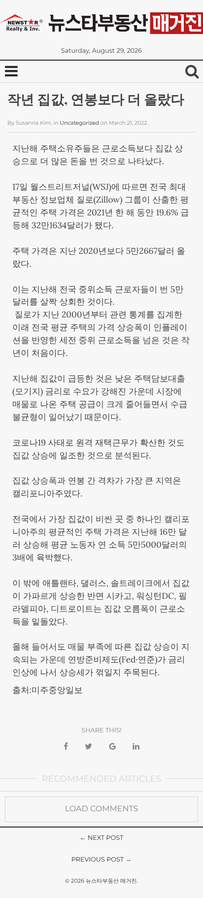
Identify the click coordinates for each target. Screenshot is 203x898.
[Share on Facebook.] (66, 747)
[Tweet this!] (88, 747)
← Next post (102, 838)
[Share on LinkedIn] (136, 747)
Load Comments (101, 809)
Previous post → (101, 859)
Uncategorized (79, 123)
